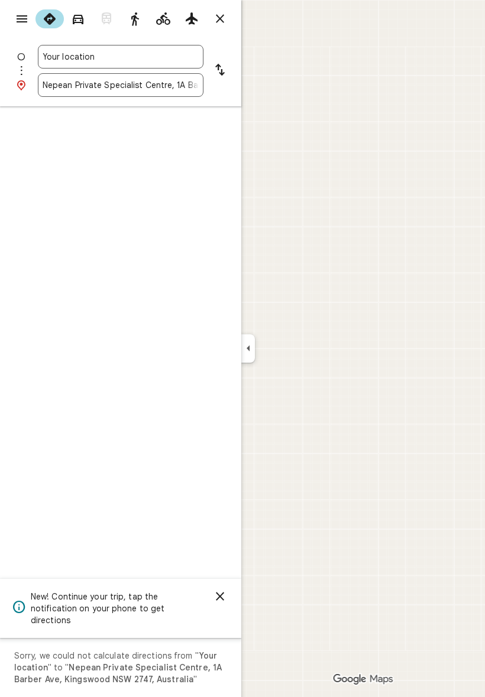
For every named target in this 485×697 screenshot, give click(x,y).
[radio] (49, 19)
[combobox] (121, 57)
